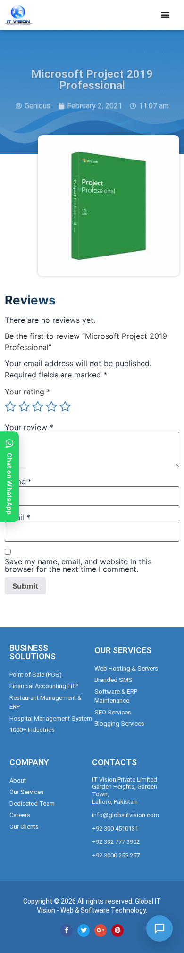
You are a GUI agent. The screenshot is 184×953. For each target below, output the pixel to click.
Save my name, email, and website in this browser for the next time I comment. (78, 565)
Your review (29, 427)
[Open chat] (159, 928)
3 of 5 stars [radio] (37, 406)
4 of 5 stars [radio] (51, 406)
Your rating (27, 391)
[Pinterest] (117, 930)
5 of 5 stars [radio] (65, 406)
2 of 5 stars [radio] (24, 406)
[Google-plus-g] (100, 930)
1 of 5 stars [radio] (10, 406)
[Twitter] (83, 930)
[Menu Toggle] (165, 14)
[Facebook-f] (66, 930)
